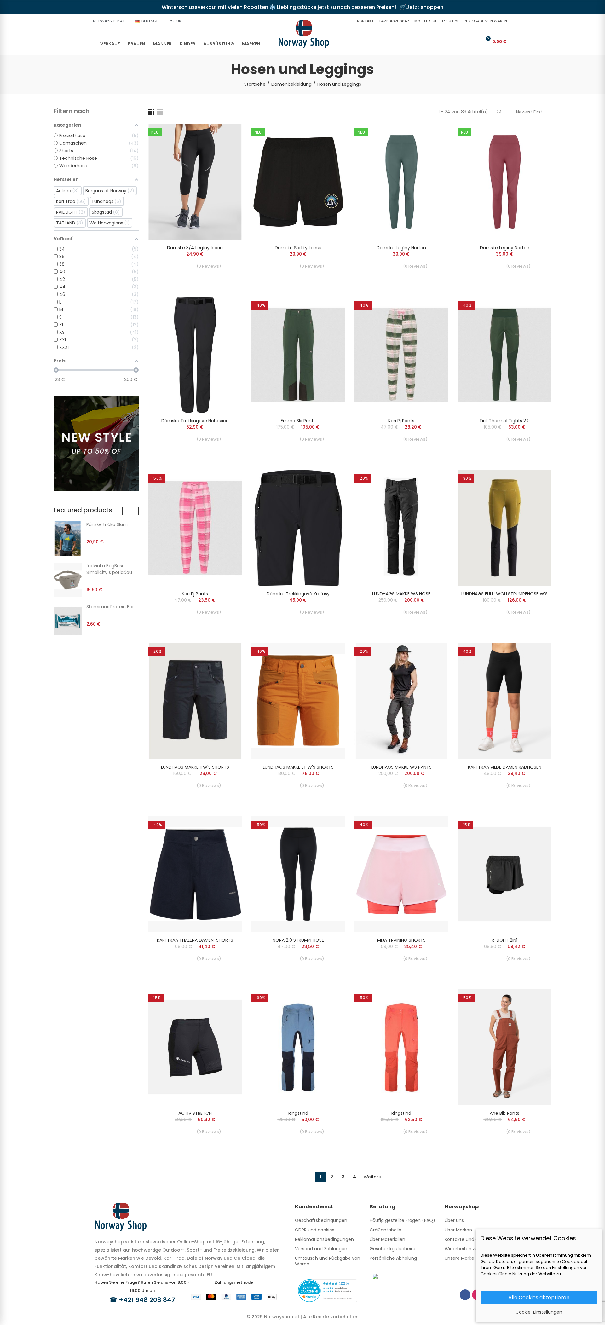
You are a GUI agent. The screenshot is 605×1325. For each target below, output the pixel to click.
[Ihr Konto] (475, 41)
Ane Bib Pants (504, 1113)
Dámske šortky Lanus (298, 248)
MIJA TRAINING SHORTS (401, 940)
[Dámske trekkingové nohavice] (195, 355)
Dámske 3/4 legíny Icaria (195, 248)
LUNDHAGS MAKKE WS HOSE (401, 594)
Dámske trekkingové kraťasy (298, 594)
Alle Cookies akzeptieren (538, 1297)
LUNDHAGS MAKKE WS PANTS (401, 767)
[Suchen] (465, 41)
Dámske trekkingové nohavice (195, 421)
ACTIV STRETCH (195, 1113)
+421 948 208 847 (147, 1299)
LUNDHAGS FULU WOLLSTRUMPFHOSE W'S (504, 594)
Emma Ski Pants (298, 421)
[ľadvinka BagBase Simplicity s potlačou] (68, 580)
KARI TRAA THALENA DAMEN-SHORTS (195, 940)
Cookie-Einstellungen (539, 1312)
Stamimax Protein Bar (110, 607)
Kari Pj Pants (401, 421)
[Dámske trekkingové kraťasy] (298, 528)
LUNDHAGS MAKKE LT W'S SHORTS (298, 767)
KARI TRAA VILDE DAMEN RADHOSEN (504, 767)
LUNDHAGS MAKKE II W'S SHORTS (195, 767)
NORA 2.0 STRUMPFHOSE (298, 940)
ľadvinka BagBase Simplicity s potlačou (109, 569)
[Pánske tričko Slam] (68, 538)
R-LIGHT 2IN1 (504, 940)
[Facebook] (465, 1294)
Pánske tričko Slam (107, 524)
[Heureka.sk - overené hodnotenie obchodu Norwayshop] (327, 1290)
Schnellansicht (226, 134)
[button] (364, 21)
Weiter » (372, 1177)
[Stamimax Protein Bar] (68, 621)
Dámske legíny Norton (401, 248)
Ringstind (298, 1113)
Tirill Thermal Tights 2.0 (504, 421)
